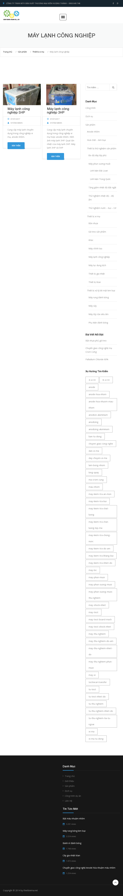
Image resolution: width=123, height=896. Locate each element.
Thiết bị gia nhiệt (96, 273)
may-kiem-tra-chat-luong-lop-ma (99, 524)
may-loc (93, 570)
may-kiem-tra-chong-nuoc (100, 538)
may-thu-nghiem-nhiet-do (100, 651)
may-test (93, 612)
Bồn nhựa (93, 223)
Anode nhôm (93, 131)
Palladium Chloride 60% (97, 359)
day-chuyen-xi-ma (98, 457)
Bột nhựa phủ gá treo (96, 340)
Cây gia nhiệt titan (71, 855)
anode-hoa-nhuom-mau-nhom (101, 404)
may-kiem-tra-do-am (99, 548)
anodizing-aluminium (99, 429)
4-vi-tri (92, 379)
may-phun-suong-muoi (100, 584)
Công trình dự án (73, 795)
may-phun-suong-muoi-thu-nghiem (101, 594)
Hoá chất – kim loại (96, 140)
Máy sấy (92, 305)
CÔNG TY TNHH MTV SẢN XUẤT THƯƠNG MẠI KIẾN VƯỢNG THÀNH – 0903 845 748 (43, 3)
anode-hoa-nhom (97, 394)
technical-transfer (98, 682)
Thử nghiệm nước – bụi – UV (102, 208)
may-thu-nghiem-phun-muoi (100, 664)
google (117, 3)
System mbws (16, 123)
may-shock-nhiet (97, 604)
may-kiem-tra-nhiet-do (100, 562)
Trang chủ (7, 51)
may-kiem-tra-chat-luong (99, 511)
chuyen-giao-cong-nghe (101, 443)
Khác (90, 240)
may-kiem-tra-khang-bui (101, 555)
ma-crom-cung (96, 479)
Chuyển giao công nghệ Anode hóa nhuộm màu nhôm (89, 867)
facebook (113, 3)
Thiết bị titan (94, 282)
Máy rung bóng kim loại (74, 830)
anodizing (93, 421)
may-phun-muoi (97, 577)
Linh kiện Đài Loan (99, 170)
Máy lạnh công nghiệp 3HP (58, 110)
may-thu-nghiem (97, 633)
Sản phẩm (22, 51)
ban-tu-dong (95, 436)
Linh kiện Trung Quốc (100, 179)
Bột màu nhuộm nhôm (74, 818)
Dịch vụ (89, 116)
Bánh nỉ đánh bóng (72, 843)
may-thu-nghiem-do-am (101, 640)
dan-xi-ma (94, 450)
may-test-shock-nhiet (100, 626)
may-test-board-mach (100, 619)
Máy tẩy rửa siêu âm (98, 314)
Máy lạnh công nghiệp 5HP (19, 110)
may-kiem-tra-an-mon (100, 493)
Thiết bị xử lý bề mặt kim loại (101, 290)
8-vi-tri (106, 379)
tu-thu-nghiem (96, 703)
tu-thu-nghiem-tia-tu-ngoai (100, 721)
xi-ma (91, 731)
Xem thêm (16, 145)
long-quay (94, 472)
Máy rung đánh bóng (98, 297)
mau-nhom (94, 486)
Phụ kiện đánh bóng (98, 322)
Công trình (91, 108)
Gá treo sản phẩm (97, 231)
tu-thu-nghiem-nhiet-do (101, 710)
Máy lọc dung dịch (97, 265)
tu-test (92, 689)
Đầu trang (115, 882)
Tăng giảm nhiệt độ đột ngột (102, 187)
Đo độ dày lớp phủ (97, 155)
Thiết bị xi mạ (38, 51)
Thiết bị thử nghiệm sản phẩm (101, 148)
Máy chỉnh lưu (95, 248)
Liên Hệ (68, 800)
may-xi (92, 674)
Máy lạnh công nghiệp (99, 256)
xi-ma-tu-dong (96, 738)
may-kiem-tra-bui (97, 501)
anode (92, 387)
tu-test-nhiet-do (97, 696)
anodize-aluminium (98, 414)
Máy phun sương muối (99, 163)
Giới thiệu (69, 781)
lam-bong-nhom (97, 465)
